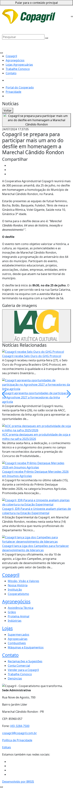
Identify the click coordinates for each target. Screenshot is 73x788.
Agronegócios (11, 24)
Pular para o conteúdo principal (36, 3)
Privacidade (45, 12)
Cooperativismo (18, 594)
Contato (31, 28)
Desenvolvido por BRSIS (18, 782)
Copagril (53, 19)
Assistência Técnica (20, 608)
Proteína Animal (18, 616)
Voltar (8, 110)
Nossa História (17, 585)
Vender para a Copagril (23, 670)
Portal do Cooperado (20, 87)
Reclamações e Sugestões (25, 661)
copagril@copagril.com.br (19, 733)
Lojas (7, 628)
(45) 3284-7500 (19, 726)
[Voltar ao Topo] (1, 786)
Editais (6, 747)
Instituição (15, 590)
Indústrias (14, 621)
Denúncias (15, 678)
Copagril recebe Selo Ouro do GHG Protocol (31, 356)
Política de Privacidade (17, 740)
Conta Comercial (19, 666)
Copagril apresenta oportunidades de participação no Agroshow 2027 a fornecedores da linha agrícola (36, 397)
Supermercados (18, 635)
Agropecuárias (17, 639)
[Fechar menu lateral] (1, 52)
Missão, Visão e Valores (23, 581)
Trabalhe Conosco (14, 28)
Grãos (12, 612)
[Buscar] (46, 38)
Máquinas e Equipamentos (26, 647)
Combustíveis (17, 643)
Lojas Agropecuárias (34, 24)
